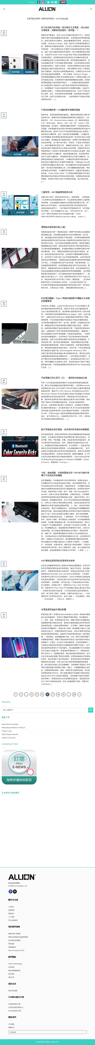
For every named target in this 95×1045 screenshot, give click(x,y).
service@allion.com (20, 886)
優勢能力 (11, 913)
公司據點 (11, 1024)
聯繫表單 (11, 1027)
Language (31, 2)
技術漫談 (11, 974)
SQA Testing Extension (10, 734)
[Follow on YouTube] (56, 2)
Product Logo (7, 731)
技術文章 (11, 977)
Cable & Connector (9, 738)
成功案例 (11, 967)
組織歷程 (11, 910)
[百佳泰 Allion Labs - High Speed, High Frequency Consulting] (48, 9)
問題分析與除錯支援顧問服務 (18, 937)
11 (74, 694)
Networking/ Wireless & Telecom (13, 727)
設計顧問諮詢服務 (14, 940)
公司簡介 (11, 907)
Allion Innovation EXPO (16, 950)
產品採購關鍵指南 (14, 970)
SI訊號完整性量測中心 (15, 1007)
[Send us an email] (52, 2)
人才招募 (11, 917)
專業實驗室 (12, 947)
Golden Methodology (15, 964)
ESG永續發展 (13, 920)
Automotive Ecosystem (10, 724)
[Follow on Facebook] (11, 891)
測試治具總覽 (12, 990)
